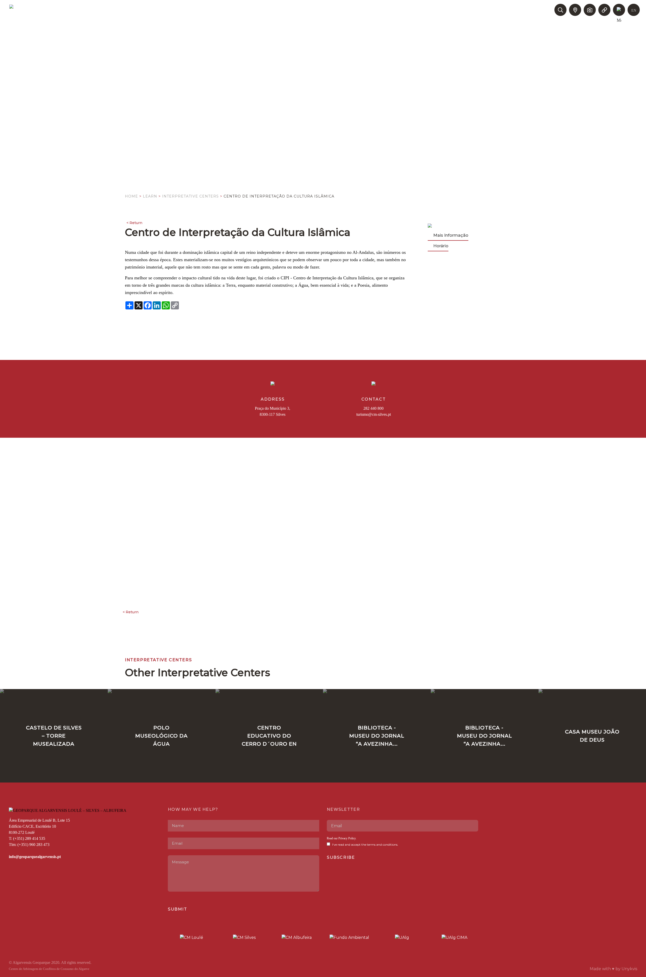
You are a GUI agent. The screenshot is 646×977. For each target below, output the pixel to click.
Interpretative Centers (190, 196)
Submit (177, 909)
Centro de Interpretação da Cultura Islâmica (279, 196)
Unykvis (629, 968)
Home (131, 196)
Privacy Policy (347, 838)
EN (633, 10)
